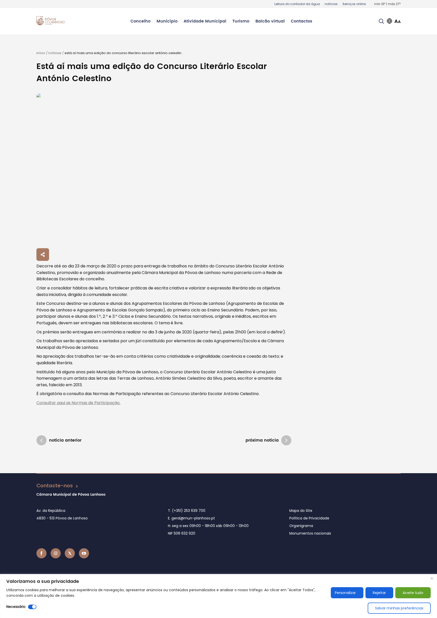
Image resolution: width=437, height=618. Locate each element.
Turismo (240, 21)
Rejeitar (379, 592)
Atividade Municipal (205, 21)
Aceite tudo (413, 592)
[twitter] (70, 553)
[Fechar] (432, 578)
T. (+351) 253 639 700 (186, 510)
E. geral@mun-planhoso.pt (191, 518)
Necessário (16, 606)
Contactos (301, 21)
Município (167, 21)
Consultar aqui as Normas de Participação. (78, 403)
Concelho (140, 21)
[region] (218, 596)
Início (40, 53)
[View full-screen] (163, 170)
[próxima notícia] (286, 440)
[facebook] (41, 553)
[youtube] (84, 553)
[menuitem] (140, 21)
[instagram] (56, 553)
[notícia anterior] (41, 440)
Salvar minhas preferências (399, 608)
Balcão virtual (270, 21)
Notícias (54, 53)
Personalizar (345, 592)
